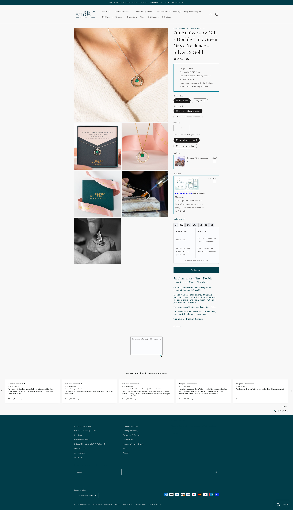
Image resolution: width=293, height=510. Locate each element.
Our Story (78, 435)
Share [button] (178, 326)
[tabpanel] (196, 245)
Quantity (177, 123)
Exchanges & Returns (131, 435)
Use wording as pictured (186, 140)
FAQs (125, 449)
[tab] (176, 225)
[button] (107, 11)
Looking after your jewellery (134, 444)
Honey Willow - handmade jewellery (93, 504)
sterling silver (182, 101)
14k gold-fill (200, 101)
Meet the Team (80, 449)
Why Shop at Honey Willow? (86, 431)
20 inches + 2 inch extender (188, 117)
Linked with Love (183, 193)
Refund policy (128, 504)
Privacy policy (141, 504)
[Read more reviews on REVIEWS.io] (281, 411)
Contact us (78, 457)
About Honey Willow (82, 426)
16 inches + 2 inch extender (188, 111)
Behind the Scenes (81, 440)
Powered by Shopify (113, 504)
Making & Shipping (130, 431)
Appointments (79, 453)
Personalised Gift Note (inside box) (187, 135)
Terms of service (155, 504)
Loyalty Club (128, 440)
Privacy (126, 453)
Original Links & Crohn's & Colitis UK (90, 444)
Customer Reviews (130, 426)
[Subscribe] (118, 472)
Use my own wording (185, 146)
